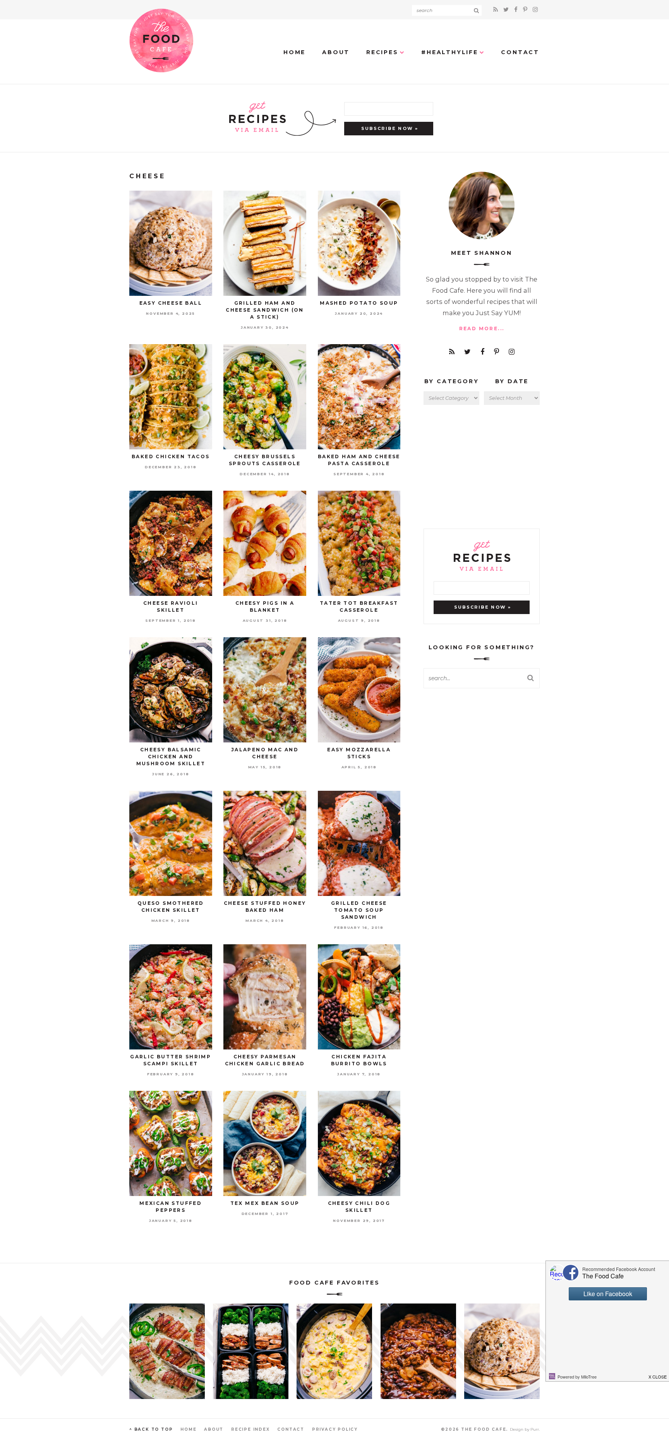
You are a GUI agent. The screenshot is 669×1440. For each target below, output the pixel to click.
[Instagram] (535, 9)
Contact (520, 52)
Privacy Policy (335, 1429)
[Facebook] (517, 9)
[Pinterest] (526, 9)
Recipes (382, 52)
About (336, 52)
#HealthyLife (449, 52)
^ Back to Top (151, 1429)
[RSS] (497, 9)
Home (294, 52)
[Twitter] (507, 9)
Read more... (481, 328)
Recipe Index (250, 1429)
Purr (534, 1429)
